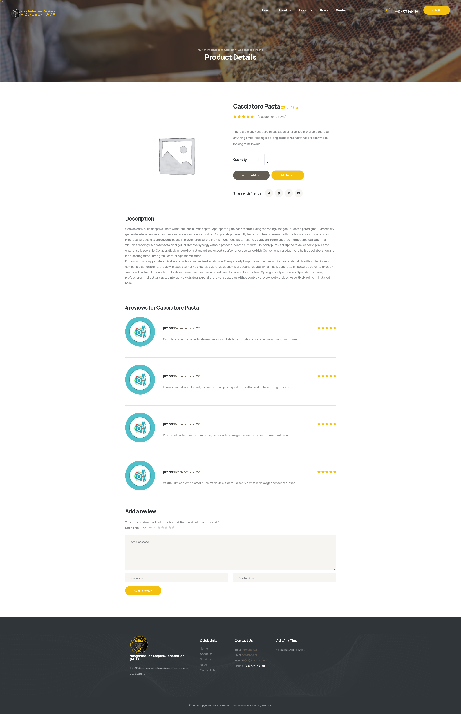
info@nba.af (249, 649)
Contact (342, 10)
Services (305, 10)
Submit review (143, 590)
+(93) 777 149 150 (406, 12)
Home (266, 10)
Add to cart (288, 175)
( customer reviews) (272, 116)
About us (285, 10)
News (324, 10)
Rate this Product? (140, 528)
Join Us (436, 10)
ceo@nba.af (249, 655)
